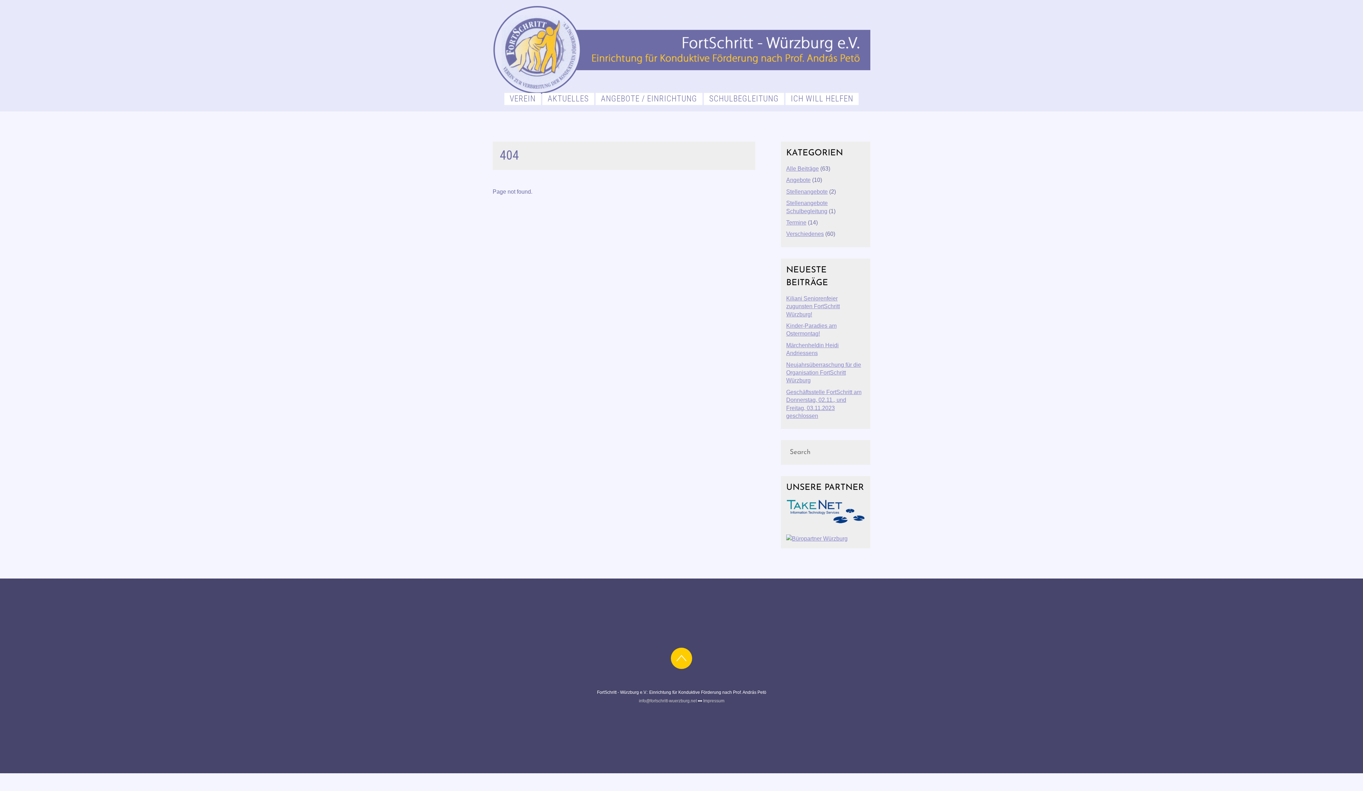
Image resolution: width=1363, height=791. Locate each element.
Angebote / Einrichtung (649, 99)
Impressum (713, 700)
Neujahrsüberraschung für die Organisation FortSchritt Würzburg (823, 373)
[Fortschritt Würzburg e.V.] (681, 91)
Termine (796, 223)
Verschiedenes (805, 234)
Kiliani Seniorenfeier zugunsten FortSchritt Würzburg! (813, 306)
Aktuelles (568, 99)
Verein (523, 99)
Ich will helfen (822, 99)
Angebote (798, 180)
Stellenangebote (807, 192)
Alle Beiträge (802, 169)
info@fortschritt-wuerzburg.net (668, 700)
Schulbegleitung (744, 99)
